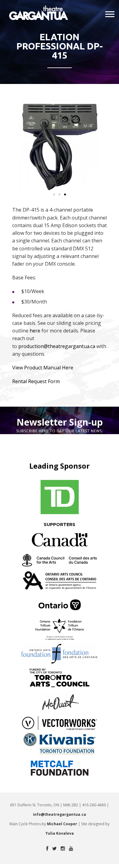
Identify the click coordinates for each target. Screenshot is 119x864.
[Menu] (109, 14)
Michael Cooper (62, 823)
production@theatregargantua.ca (56, 346)
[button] (54, 194)
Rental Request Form (36, 381)
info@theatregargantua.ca (59, 814)
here (35, 330)
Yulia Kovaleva (59, 833)
